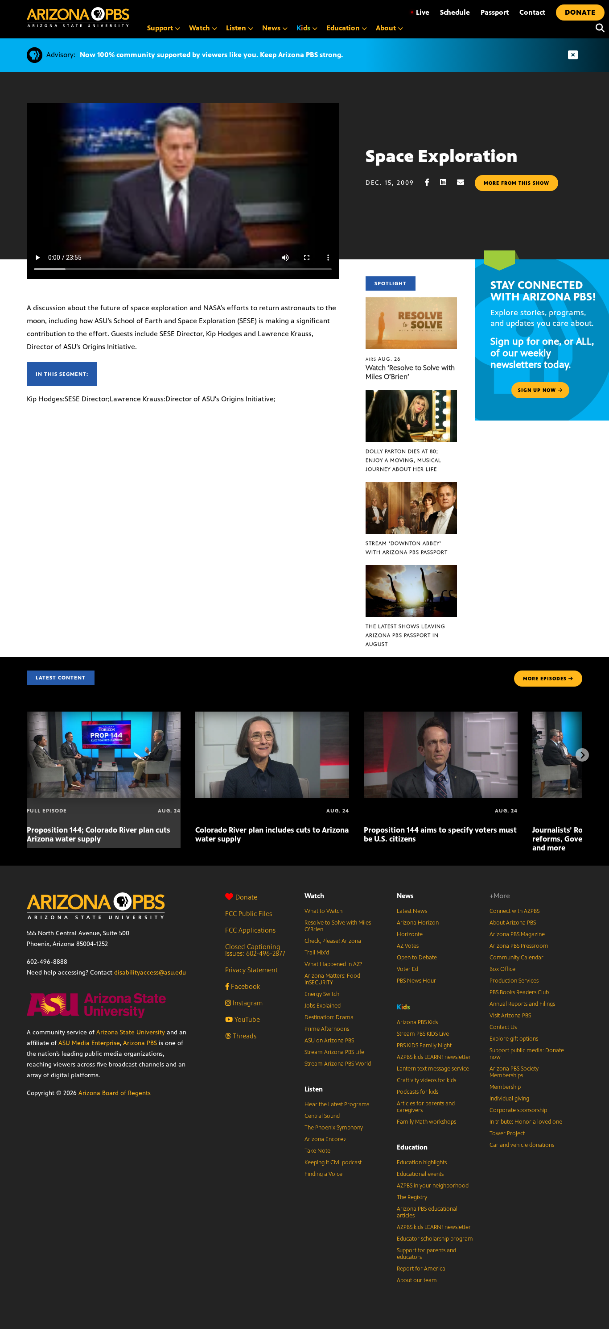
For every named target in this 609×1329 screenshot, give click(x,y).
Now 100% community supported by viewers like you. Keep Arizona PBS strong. (211, 54)
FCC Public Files (248, 913)
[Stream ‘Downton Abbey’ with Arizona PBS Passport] (411, 487)
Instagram (247, 1003)
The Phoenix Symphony (333, 1127)
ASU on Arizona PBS (329, 1040)
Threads (243, 1036)
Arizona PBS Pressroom (519, 946)
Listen (313, 1089)
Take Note (317, 1150)
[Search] (598, 28)
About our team (417, 1280)
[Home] (78, 17)
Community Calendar (516, 957)
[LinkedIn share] (447, 182)
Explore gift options (514, 1038)
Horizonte (410, 934)
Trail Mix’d (316, 952)
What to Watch (323, 911)
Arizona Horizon (418, 922)
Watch (314, 896)
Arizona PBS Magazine (517, 934)
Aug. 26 (383, 359)
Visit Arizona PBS (510, 1015)
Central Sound (322, 1116)
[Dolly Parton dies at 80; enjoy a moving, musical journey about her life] (411, 395)
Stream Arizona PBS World (337, 1063)
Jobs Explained (322, 1005)
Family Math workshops (426, 1121)
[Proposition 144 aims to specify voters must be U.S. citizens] (441, 716)
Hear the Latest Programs (336, 1104)
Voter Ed (407, 969)
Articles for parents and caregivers (426, 1107)
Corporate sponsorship (518, 1110)
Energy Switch (321, 994)
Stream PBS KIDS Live (423, 1033)
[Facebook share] (431, 182)
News (405, 896)
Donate (246, 897)
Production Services (514, 980)
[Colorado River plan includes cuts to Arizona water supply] (272, 716)
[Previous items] (26, 755)
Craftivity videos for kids (426, 1080)
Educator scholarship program (435, 1238)
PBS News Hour (416, 980)
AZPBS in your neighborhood (433, 1185)
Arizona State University (130, 1032)
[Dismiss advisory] (573, 55)
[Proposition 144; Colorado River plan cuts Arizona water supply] (104, 716)
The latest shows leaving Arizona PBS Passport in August (405, 635)
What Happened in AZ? (333, 964)
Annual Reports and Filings (522, 1004)
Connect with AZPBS (514, 911)
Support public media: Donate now (527, 1054)
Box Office (502, 969)
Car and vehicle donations (522, 1145)
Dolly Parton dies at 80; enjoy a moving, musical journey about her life (403, 460)
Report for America (421, 1268)
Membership (505, 1087)
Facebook (244, 986)
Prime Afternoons (326, 1029)
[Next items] (582, 755)
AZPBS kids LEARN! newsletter (434, 1057)
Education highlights (422, 1162)
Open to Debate (417, 957)
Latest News (412, 911)
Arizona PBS (140, 1043)
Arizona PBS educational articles (427, 1212)
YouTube (246, 1019)
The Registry (412, 1197)
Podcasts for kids (417, 1092)
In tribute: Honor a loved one (526, 1121)
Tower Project (507, 1133)
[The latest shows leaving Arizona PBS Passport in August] (411, 570)
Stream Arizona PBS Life (334, 1052)
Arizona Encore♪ (325, 1139)
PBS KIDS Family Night (424, 1045)
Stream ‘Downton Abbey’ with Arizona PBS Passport (407, 547)
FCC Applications (250, 930)
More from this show (516, 183)
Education (412, 1147)
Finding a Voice (323, 1174)
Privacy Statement (251, 970)
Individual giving (509, 1098)
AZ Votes (408, 946)
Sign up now (538, 390)
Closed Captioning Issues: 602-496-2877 (255, 950)
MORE (545, 678)
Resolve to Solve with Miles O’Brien (337, 926)
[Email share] (465, 182)
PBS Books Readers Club (519, 992)
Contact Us (503, 1027)
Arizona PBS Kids (417, 1022)
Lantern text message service (433, 1068)
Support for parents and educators (426, 1254)
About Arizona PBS (513, 922)
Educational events (420, 1174)
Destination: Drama (329, 1017)
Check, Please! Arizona (332, 941)
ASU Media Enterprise (89, 1043)
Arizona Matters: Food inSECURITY (332, 979)
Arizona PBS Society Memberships (514, 1072)
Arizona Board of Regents (114, 1093)
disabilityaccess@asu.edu (150, 972)
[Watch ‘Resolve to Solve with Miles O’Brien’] (411, 302)
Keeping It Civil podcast (333, 1162)
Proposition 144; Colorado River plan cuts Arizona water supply (98, 834)
